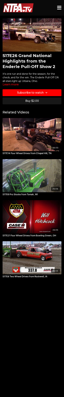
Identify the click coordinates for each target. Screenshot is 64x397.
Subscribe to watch (30, 92)
